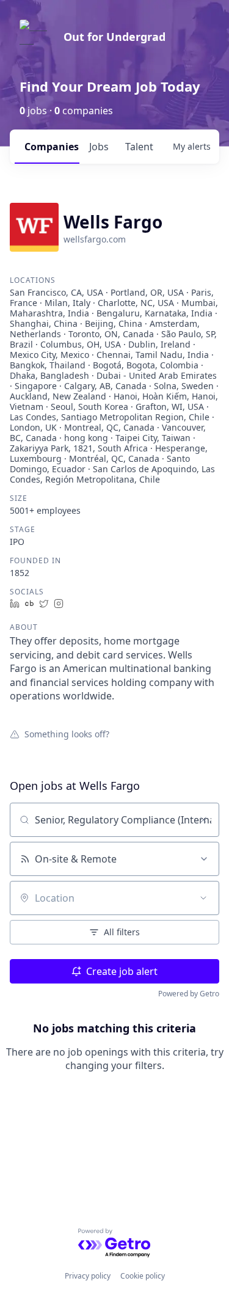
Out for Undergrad (114, 36)
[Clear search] (203, 819)
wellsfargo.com (95, 239)
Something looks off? (66, 733)
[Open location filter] (203, 898)
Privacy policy (88, 1276)
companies (51, 146)
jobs (99, 146)
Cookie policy (142, 1276)
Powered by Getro (188, 993)
